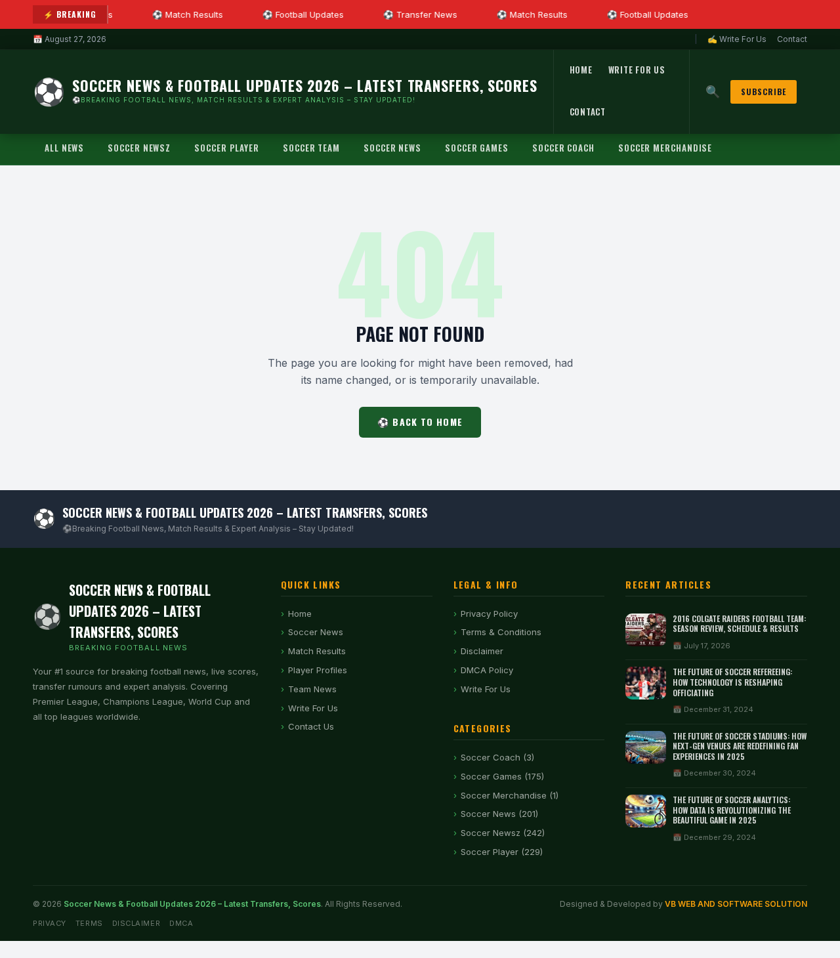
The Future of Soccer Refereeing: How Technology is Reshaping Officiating (732, 682)
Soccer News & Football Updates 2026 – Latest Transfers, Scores (192, 904)
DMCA (181, 923)
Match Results (317, 651)
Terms (89, 923)
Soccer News (392, 147)
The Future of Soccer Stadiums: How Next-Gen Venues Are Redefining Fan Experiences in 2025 (740, 746)
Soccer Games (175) (502, 776)
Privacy (49, 923)
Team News (312, 689)
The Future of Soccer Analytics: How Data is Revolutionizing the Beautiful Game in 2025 (732, 809)
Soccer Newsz (139, 147)
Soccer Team (311, 147)
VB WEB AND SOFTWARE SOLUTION (736, 904)
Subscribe (763, 91)
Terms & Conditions (501, 632)
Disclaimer (482, 651)
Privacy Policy (489, 613)
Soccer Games (477, 147)
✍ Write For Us (736, 39)
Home (581, 69)
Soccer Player (226, 147)
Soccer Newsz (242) (503, 832)
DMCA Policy (487, 670)
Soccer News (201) (499, 813)
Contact (792, 39)
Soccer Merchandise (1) (509, 795)
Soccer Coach (563, 147)
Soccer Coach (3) (497, 757)
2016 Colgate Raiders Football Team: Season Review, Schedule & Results (739, 624)
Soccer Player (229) (502, 851)
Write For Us (636, 69)
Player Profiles (317, 670)
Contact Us (311, 726)
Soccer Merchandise (665, 147)
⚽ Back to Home (420, 421)
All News (64, 147)
